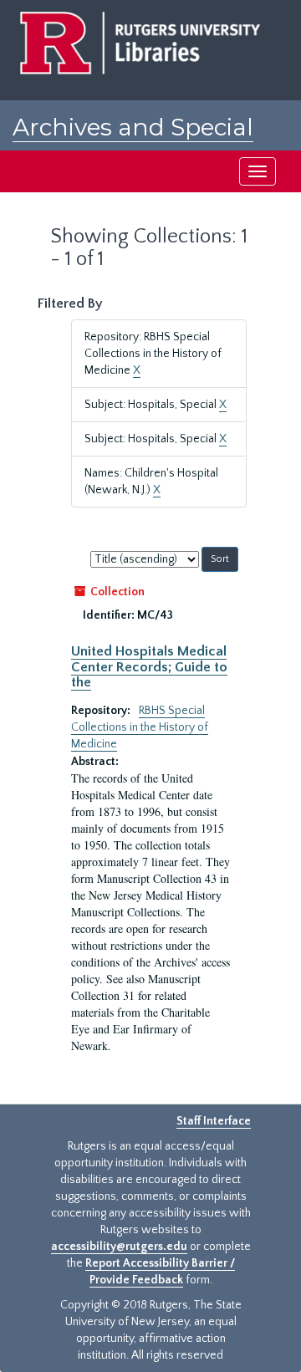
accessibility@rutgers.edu (119, 1246)
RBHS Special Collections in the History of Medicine (139, 727)
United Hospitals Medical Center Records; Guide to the (149, 667)
